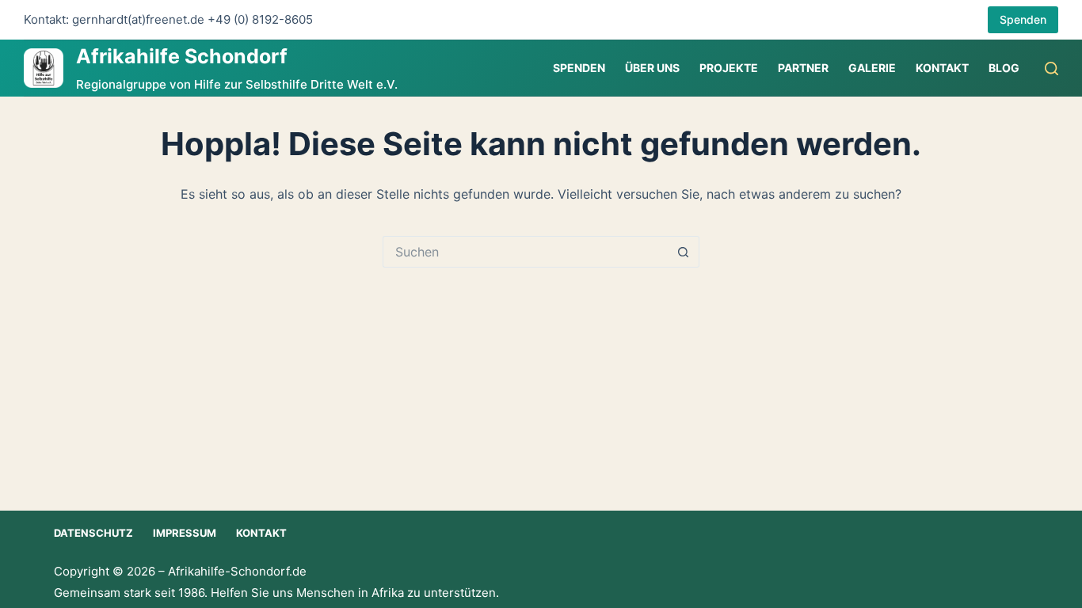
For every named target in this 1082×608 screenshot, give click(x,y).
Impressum (184, 532)
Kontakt (942, 67)
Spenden (1023, 19)
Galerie (872, 67)
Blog (1004, 67)
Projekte (728, 67)
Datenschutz (93, 532)
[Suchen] (1051, 68)
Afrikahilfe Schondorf (182, 56)
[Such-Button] (683, 252)
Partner (803, 67)
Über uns (652, 67)
